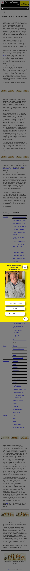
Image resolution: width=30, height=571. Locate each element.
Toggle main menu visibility (2, 8)
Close (25, 267)
